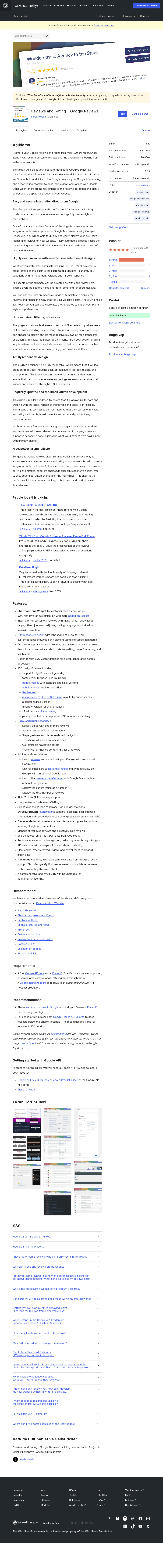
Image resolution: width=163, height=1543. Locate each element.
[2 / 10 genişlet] (36, 1140)
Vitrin (43, 1490)
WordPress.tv (77, 1505)
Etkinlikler (102, 1495)
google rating (142, 205)
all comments (59, 1033)
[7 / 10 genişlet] (67, 1195)
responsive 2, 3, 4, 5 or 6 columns (42, 697)
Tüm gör (145, 288)
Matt (129, 1495)
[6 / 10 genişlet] (67, 1167)
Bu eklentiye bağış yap (122, 354)
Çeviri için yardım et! (104, 25)
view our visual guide (65, 1080)
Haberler (17, 1495)
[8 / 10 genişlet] (97, 1112)
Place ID (57, 973)
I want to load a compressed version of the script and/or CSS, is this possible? (36, 1402)
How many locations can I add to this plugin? (39, 1333)
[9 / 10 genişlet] (97, 1164)
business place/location (49, 778)
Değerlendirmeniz (119, 288)
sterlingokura (40, 591)
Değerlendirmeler (43, 130)
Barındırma (18, 1500)
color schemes (46, 711)
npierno (37, 528)
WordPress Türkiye (52, 1523)
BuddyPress (133, 1505)
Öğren (72, 1490)
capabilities (34, 721)
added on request (78, 615)
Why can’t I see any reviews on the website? (39, 1266)
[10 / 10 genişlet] (97, 1192)
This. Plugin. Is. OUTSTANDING (38, 505)
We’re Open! (28, 1043)
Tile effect (24, 929)
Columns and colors (29, 934)
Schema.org (47, 811)
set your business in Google (42, 1007)
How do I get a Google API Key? (32, 1236)
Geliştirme (82, 130)
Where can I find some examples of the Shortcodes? (44, 1423)
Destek (146, 130)
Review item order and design (35, 939)
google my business (139, 199)
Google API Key (34, 973)
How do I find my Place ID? (29, 1246)
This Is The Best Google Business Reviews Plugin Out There (57, 536)
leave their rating (58, 768)
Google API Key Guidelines (33, 1080)
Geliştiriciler (75, 1500)
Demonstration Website (50, 903)
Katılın (100, 1490)
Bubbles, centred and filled (33, 924)
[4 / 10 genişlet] (67, 1112)
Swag (101, 1505)
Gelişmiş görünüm (119, 227)
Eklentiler (46, 1500)
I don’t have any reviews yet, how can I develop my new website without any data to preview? (41, 1390)
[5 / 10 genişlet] (67, 1139)
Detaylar (21, 130)
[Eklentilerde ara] (46, 36)
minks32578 (40, 560)
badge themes (30, 682)
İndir (122, 113)
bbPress (131, 1500)
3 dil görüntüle (143, 185)
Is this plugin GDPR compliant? (31, 1413)
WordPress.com (135, 1490)
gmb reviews (143, 192)
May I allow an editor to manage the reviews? (40, 1343)
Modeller (45, 1505)
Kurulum (64, 130)
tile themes (28, 692)
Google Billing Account (33, 982)
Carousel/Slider (26, 944)
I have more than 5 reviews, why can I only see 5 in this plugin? (50, 1256)
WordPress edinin (146, 5)
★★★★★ (24, 528)
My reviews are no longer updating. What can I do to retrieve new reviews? (36, 1378)
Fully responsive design (31, 635)
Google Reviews (141, 212)
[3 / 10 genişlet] (36, 1167)
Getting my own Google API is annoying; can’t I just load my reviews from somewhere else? (40, 1309)
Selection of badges (29, 948)
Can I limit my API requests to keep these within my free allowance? (52, 1298)
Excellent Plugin (29, 567)
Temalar (45, 1495)
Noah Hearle (38, 116)
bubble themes (31, 687)
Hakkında (18, 1490)
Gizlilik (16, 1505)
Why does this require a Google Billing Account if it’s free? (46, 1288)
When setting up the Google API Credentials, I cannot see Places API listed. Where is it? (39, 1322)
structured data (142, 218)
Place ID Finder (27, 1089)
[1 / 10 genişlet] (36, 1112)
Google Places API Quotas (68, 1016)
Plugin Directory (21, 16)
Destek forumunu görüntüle (124, 322)
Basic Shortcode (27, 910)
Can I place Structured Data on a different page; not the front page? (33, 1354)
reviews (35, 759)
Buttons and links (28, 953)
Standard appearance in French (36, 915)
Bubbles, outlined (28, 920)
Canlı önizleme (140, 113)
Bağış (101, 1500)
